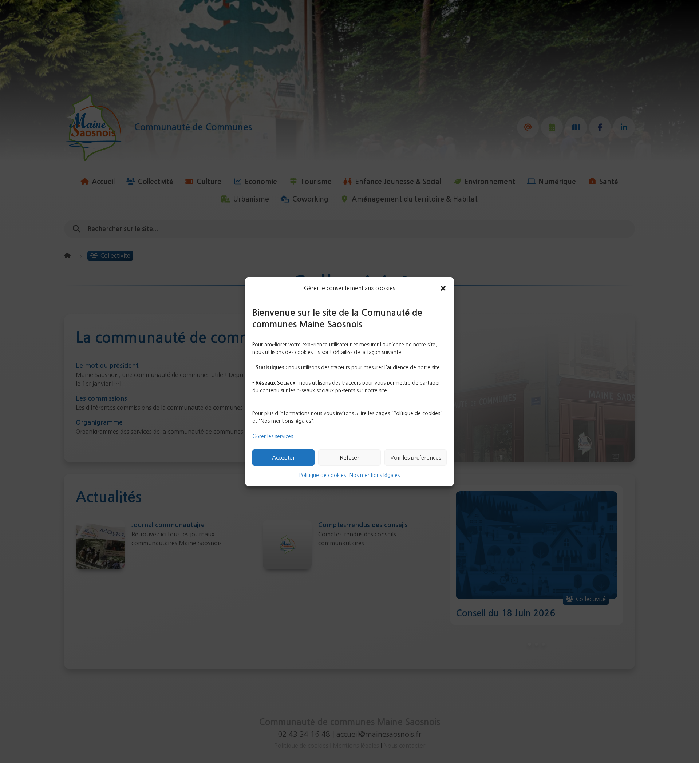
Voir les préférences (415, 457)
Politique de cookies (322, 475)
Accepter (283, 457)
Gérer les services (272, 436)
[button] (443, 288)
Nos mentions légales (375, 475)
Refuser (349, 457)
